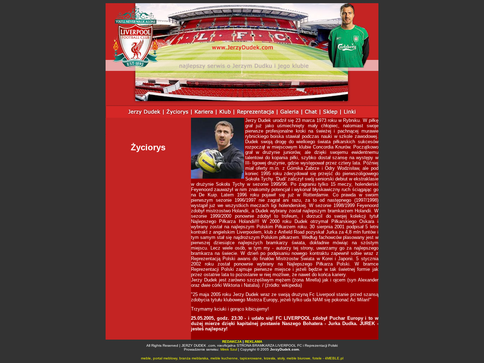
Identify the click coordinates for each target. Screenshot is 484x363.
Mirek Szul (228, 349)
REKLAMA (253, 342)
